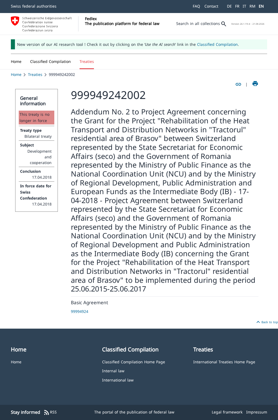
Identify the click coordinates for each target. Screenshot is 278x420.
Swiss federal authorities (33, 6)
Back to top (266, 322)
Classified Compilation (217, 44)
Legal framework (227, 412)
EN (261, 6)
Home (16, 74)
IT (244, 6)
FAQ (196, 6)
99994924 (79, 311)
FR (237, 6)
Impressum (256, 412)
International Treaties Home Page (224, 361)
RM (252, 6)
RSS (50, 412)
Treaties (35, 74)
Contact (211, 6)
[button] (50, 61)
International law (118, 379)
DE (229, 6)
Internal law (113, 370)
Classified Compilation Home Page (133, 361)
